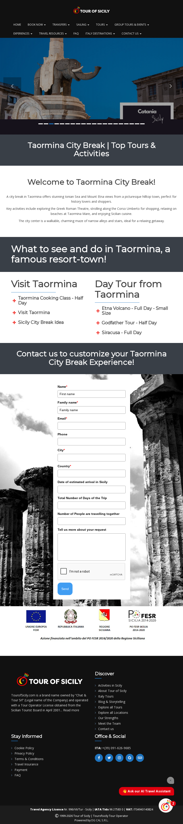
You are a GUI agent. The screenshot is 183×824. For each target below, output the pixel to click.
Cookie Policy (24, 748)
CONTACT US (130, 33)
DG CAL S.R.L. (99, 820)
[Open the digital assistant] (166, 805)
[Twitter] (109, 758)
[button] (12, 86)
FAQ (76, 33)
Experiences (21, 33)
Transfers (59, 24)
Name (62, 386)
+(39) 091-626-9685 (116, 748)
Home (17, 24)
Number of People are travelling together (88, 514)
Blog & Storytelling (111, 702)
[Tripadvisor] (140, 758)
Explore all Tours (110, 707)
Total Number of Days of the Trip (82, 498)
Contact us (106, 729)
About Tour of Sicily (112, 691)
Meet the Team (109, 723)
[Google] (130, 758)
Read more (71, 710)
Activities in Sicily (110, 685)
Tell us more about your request (82, 529)
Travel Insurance (26, 764)
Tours (101, 24)
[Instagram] (119, 758)
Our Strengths (108, 718)
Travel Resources (51, 33)
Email (62, 418)
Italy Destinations (99, 33)
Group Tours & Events (130, 24)
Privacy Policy (24, 753)
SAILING (81, 24)
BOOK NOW (36, 24)
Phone (62, 434)
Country (64, 466)
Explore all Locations (113, 712)
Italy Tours (106, 696)
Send (65, 589)
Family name (68, 402)
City (61, 450)
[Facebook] (99, 758)
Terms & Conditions (29, 759)
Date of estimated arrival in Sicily (83, 482)
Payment (21, 770)
